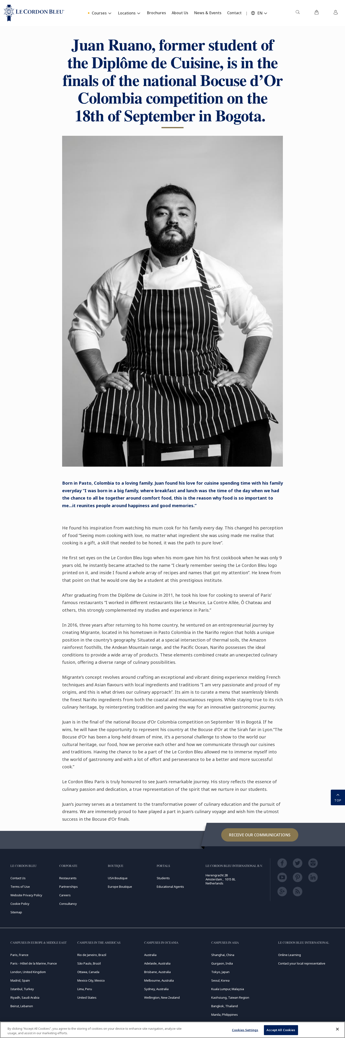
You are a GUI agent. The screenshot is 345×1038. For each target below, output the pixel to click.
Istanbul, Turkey (22, 989)
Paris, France (19, 955)
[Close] (337, 1029)
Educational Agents (170, 886)
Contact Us (18, 878)
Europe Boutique (120, 886)
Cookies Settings (245, 1030)
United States (87, 997)
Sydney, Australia (156, 989)
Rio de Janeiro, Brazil (91, 955)
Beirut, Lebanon (21, 1006)
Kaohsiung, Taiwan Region (230, 997)
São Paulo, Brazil (89, 963)
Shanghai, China (222, 955)
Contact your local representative (301, 963)
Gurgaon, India (222, 963)
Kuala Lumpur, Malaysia (227, 989)
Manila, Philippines (224, 1014)
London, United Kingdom (28, 972)
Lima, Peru (84, 989)
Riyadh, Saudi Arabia (24, 997)
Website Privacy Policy (26, 895)
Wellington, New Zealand (162, 997)
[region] (172, 1030)
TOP (337, 800)
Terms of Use (20, 886)
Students (163, 878)
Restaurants (68, 878)
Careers (65, 895)
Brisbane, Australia (157, 972)
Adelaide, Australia (157, 963)
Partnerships (68, 886)
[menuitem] (297, 13)
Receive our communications (259, 835)
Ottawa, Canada (88, 972)
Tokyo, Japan (220, 972)
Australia (150, 955)
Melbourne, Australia (159, 980)
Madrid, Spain (20, 980)
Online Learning (289, 955)
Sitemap (16, 912)
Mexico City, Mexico (91, 980)
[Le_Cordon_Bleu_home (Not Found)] (34, 13)
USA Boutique (118, 878)
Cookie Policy (19, 903)
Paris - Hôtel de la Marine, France (33, 963)
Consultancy (68, 903)
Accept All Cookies (281, 1030)
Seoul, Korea (220, 980)
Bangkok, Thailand (224, 1006)
